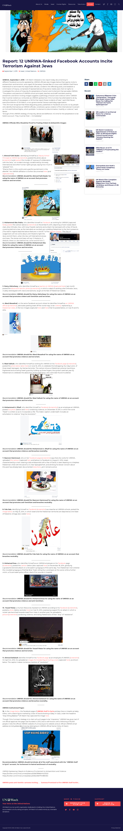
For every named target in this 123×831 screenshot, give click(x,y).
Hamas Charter (55, 232)
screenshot (23, 158)
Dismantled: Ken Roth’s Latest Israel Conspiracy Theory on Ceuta (105, 167)
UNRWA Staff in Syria (45, 711)
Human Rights (61, 4)
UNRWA (42, 71)
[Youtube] (111, 4)
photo (11, 610)
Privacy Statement (115, 827)
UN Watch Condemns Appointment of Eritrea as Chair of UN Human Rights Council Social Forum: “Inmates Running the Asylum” (106, 134)
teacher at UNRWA (46, 286)
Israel (52, 4)
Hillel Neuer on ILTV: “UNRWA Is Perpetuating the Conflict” (107, 149)
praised (18, 160)
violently (58, 306)
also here (24, 366)
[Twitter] (104, 4)
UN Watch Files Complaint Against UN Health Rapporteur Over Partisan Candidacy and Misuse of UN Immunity (107, 183)
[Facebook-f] (108, 4)
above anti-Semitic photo (20, 288)
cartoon (24, 565)
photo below (15, 366)
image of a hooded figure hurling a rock (43, 660)
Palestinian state (9, 308)
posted (9, 225)
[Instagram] (115, 4)
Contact (97, 4)
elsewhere (37, 467)
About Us (39, 4)
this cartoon (14, 460)
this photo (12, 410)
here (45, 171)
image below (7, 512)
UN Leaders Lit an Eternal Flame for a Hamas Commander (106, 114)
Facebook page (61, 364)
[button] (118, 4)
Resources (71, 4)
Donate (90, 4)
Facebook (46, 222)
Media (46, 4)
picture (5, 615)
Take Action (81, 4)
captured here (8, 174)
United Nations (30, 71)
